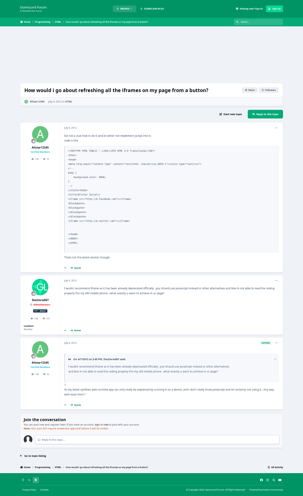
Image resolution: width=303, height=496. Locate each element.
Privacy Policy (29, 489)
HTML (68, 101)
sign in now (101, 424)
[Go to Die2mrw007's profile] (40, 287)
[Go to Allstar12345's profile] (26, 102)
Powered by (266, 489)
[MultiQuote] (65, 268)
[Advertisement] (151, 54)
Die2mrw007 (40, 300)
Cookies (44, 489)
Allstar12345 (37, 101)
